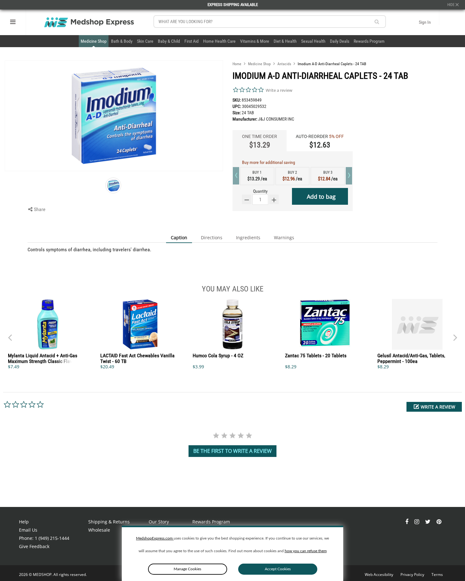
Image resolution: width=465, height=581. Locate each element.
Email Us (28, 530)
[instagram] (417, 521)
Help (24, 522)
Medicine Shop (94, 41)
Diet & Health (285, 41)
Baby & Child (169, 41)
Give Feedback (34, 546)
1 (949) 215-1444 (52, 538)
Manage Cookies (187, 569)
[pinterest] (439, 521)
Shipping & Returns (109, 522)
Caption (179, 237)
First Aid (191, 41)
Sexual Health (313, 41)
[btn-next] (10, 334)
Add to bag (321, 196)
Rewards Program (369, 41)
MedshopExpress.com (155, 538)
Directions (211, 237)
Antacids (284, 64)
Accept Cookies (278, 569)
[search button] (377, 22)
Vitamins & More (254, 41)
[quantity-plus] (274, 199)
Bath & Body (122, 41)
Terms (437, 574)
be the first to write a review (232, 450)
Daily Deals (339, 41)
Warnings (284, 237)
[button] (434, 407)
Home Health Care (219, 41)
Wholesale (99, 530)
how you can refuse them (306, 551)
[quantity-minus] (246, 199)
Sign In (425, 22)
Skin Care (145, 41)
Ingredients (248, 237)
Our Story (159, 522)
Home (236, 64)
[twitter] (428, 521)
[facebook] (407, 521)
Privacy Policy (412, 574)
